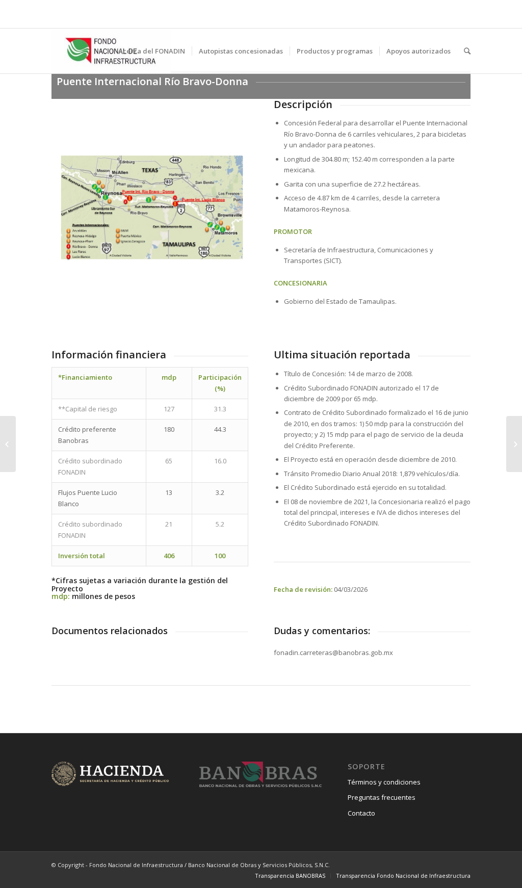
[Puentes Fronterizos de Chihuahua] (514, 444)
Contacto (361, 813)
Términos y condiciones (384, 782)
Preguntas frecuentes (381, 797)
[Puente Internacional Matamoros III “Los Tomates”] (8, 444)
